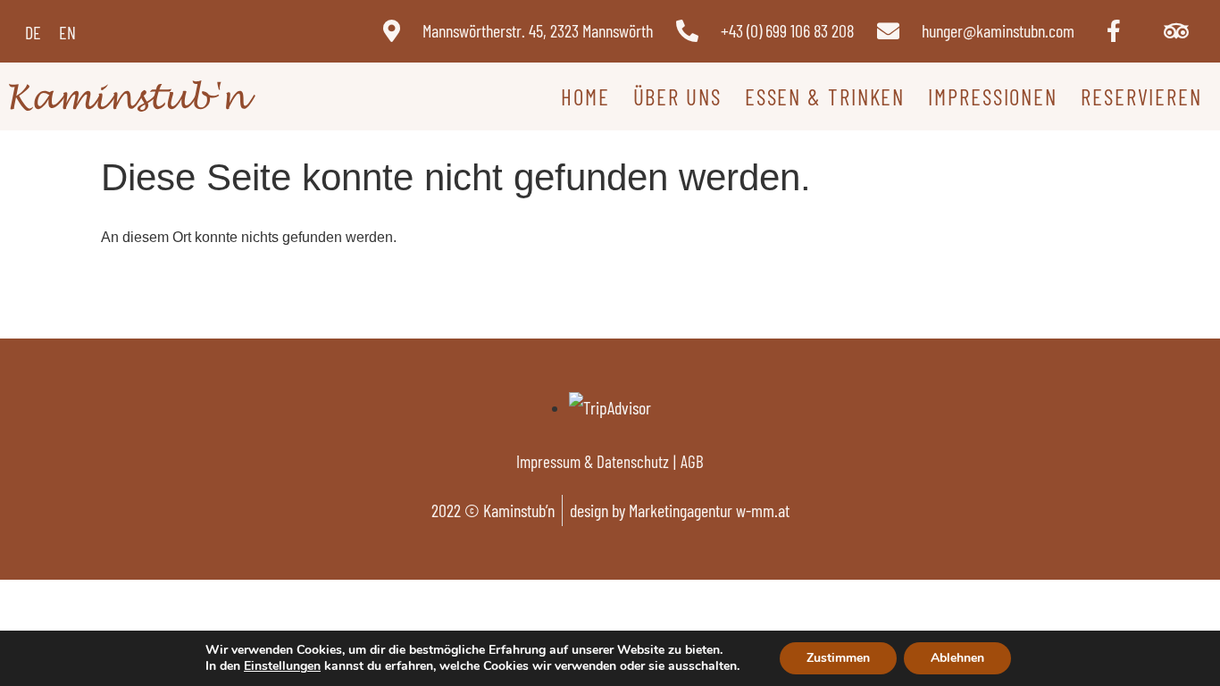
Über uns (677, 96)
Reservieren (1141, 96)
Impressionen (992, 96)
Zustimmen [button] (838, 657)
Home (585, 96)
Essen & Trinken (825, 96)
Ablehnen (957, 657)
